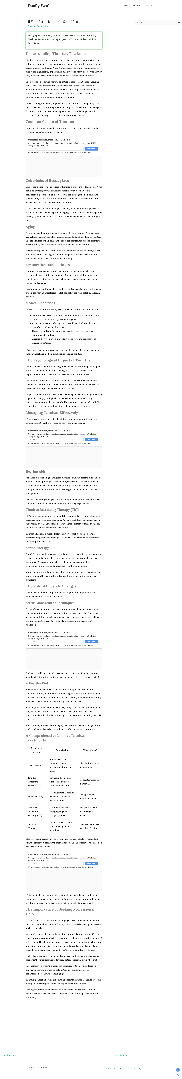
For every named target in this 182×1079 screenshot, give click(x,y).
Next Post (121, 1055)
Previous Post (8, 1055)
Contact (121, 1068)
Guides (31, 26)
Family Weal (38, 5)
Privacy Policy (135, 1068)
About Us (110, 1068)
